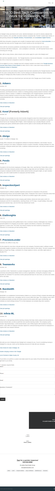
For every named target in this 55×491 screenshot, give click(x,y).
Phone (2, 373)
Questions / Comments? (6, 387)
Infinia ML (9, 313)
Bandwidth (8, 289)
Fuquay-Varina (20, 470)
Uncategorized (25, 19)
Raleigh (45, 470)
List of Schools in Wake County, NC (9, 355)
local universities (46, 41)
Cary (13, 470)
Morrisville (38, 470)
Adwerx (6, 83)
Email (1, 380)
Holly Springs (29, 470)
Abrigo (6, 136)
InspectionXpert (11, 185)
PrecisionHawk (28, 37)
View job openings (5, 106)
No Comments (9, 22)
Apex (9, 470)
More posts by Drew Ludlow (27, 446)
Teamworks (8, 264)
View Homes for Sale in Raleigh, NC (9, 348)
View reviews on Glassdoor (7, 102)
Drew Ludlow (6, 19)
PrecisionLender (11, 240)
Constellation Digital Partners (43, 37)
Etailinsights (9, 215)
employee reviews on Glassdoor (8, 67)
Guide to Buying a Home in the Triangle (10, 351)
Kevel (5, 111)
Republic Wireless (18, 37)
